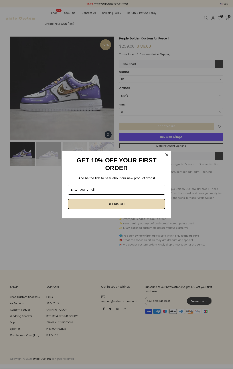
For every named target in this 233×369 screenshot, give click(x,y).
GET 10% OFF (116, 204)
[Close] (166, 155)
